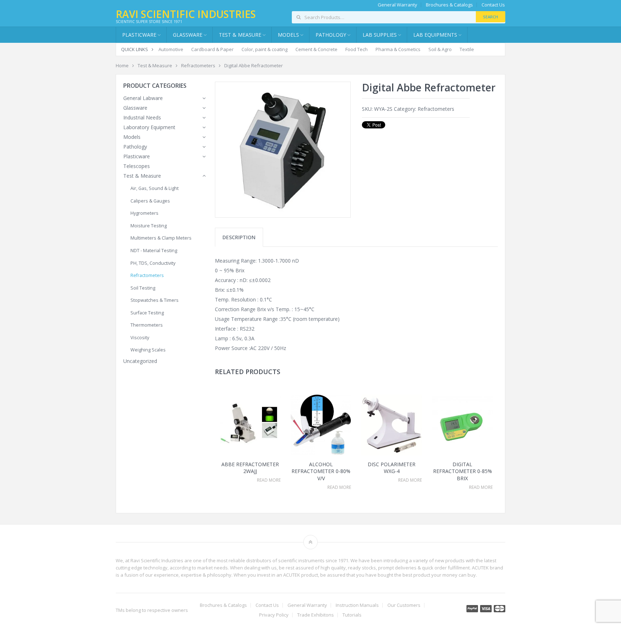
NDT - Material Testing (153, 250)
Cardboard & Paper (212, 49)
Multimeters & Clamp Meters (161, 238)
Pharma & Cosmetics (398, 49)
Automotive (170, 49)
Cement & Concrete (316, 49)
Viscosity (139, 338)
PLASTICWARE (139, 34)
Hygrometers (144, 213)
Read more (269, 480)
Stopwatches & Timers (154, 300)
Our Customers (403, 605)
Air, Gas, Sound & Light (154, 188)
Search (490, 16)
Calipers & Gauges (150, 201)
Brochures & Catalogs (449, 5)
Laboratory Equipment (149, 127)
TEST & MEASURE (240, 34)
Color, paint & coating (265, 49)
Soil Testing (142, 288)
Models (132, 136)
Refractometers (198, 65)
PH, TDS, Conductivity (152, 263)
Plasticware (136, 156)
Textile (467, 49)
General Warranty (397, 5)
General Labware (143, 98)
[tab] (239, 237)
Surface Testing (147, 313)
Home (122, 65)
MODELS (288, 34)
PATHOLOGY (331, 34)
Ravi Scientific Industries (186, 14)
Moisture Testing (148, 226)
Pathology (135, 146)
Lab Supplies (380, 34)
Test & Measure (155, 65)
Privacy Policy (274, 615)
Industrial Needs (142, 117)
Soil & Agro (440, 49)
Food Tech (356, 49)
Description (239, 237)
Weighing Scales (148, 350)
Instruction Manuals (357, 605)
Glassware (187, 34)
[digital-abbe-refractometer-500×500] (283, 150)
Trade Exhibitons (315, 615)
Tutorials (352, 615)
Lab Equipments (435, 34)
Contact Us (493, 5)
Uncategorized (140, 361)
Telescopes (136, 166)
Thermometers (146, 325)
